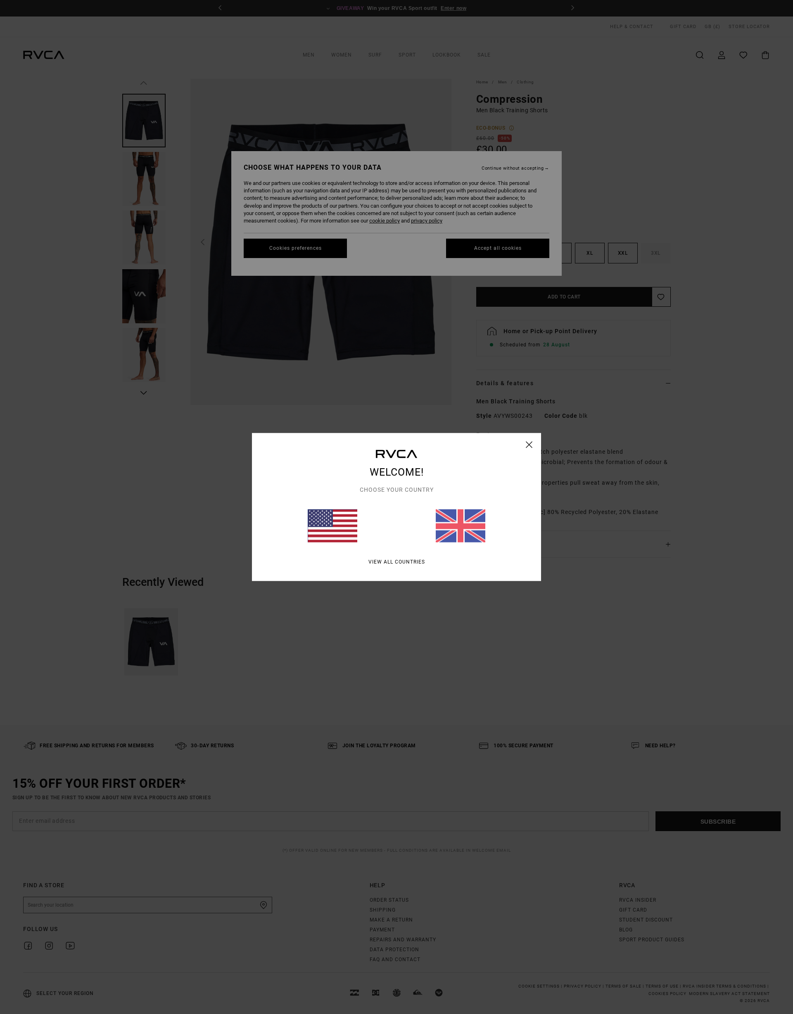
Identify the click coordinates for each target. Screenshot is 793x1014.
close (529, 444)
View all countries (396, 562)
